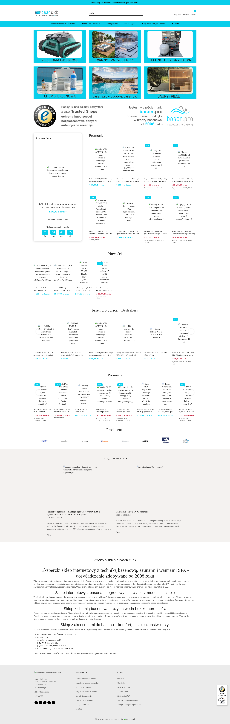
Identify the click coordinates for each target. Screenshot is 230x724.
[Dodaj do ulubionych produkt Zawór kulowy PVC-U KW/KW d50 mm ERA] (166, 319)
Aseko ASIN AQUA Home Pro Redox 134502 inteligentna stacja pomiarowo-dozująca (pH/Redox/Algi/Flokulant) (42, 289)
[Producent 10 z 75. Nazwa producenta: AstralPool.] (145, 441)
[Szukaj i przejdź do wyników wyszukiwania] (142, 13)
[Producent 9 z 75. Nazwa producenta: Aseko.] (125, 441)
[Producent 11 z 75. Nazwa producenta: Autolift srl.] (166, 441)
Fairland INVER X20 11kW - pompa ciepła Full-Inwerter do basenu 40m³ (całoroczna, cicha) (72, 354)
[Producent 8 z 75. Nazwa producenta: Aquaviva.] (105, 441)
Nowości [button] (115, 254)
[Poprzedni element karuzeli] (34, 441)
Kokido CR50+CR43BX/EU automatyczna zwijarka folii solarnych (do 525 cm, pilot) (44, 354)
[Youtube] (44, 702)
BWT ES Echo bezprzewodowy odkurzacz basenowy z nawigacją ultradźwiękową (57, 205)
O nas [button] (120, 672)
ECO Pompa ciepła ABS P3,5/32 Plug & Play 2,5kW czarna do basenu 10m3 (83, 289)
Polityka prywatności (84, 687)
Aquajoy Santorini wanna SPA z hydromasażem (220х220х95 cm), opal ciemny (128, 232)
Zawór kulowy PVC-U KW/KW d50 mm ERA (155, 354)
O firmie (120, 679)
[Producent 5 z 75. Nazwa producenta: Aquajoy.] (44, 441)
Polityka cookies (82, 705)
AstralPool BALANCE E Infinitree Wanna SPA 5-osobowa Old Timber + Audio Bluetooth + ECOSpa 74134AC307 (100, 232)
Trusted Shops (122, 692)
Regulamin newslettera (85, 700)
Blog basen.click (123, 687)
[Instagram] (40, 702)
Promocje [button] (115, 375)
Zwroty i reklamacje (84, 696)
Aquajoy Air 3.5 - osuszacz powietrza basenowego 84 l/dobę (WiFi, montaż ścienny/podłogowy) (155, 232)
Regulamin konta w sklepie (86, 692)
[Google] (49, 702)
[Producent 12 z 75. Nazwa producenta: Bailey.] (186, 441)
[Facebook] (36, 702)
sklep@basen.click (41, 692)
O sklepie (121, 683)
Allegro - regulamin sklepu (127, 700)
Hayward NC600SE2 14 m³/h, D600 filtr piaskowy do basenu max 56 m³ (182, 180)
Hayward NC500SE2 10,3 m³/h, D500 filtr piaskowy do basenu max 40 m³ (155, 180)
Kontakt (79, 709)
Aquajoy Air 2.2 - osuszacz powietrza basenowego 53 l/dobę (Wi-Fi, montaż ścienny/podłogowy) (183, 232)
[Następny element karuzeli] (195, 441)
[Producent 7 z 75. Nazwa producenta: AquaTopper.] (85, 441)
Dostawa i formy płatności (86, 679)
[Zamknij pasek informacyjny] (195, 3)
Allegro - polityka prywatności (129, 705)
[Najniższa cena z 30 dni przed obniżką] (168, 188)
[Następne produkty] (191, 331)
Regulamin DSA (123, 696)
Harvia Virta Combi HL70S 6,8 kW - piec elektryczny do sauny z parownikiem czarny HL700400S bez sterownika (128, 180)
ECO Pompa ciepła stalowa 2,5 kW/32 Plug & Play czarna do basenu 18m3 (104, 289)
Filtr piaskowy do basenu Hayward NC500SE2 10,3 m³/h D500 (128, 354)
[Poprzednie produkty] (39, 331)
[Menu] (226, 686)
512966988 (38, 696)
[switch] (222, 702)
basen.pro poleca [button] (105, 310)
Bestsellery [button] (129, 310)
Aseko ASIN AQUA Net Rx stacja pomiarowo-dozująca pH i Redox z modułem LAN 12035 (101, 180)
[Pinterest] (53, 702)
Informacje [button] (81, 672)
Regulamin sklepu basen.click (87, 683)
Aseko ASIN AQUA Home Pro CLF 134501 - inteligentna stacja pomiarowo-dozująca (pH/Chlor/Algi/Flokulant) (63, 289)
